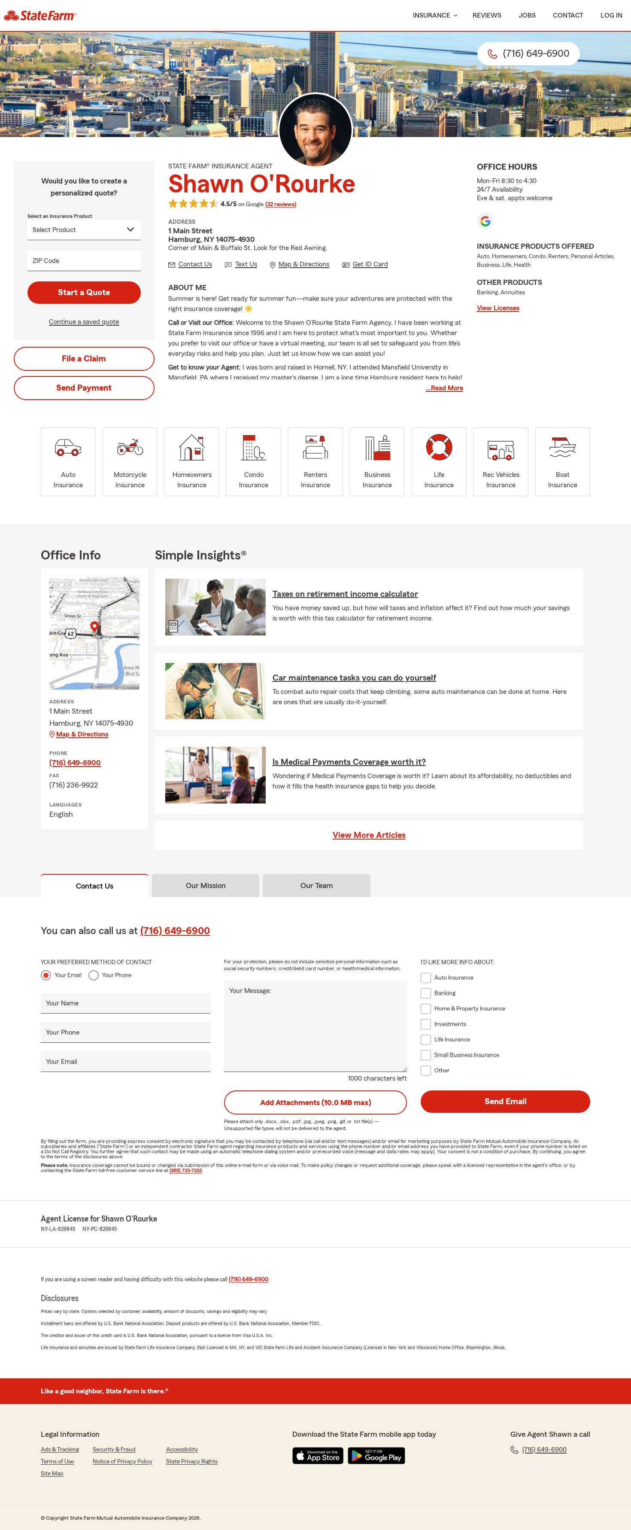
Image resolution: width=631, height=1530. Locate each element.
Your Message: (250, 990)
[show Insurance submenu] (453, 16)
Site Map (52, 1474)
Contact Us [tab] (94, 886)
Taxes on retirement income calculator (345, 594)
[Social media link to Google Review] (485, 221)
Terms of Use (57, 1462)
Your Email (68, 975)
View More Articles (369, 835)
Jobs (527, 15)
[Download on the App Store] (318, 1455)
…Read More (444, 388)
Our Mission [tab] (206, 885)
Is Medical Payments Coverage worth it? (349, 762)
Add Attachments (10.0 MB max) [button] (315, 1102)
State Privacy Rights (192, 1462)
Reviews (487, 15)
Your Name (62, 1003)
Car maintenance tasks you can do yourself (354, 678)
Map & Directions (82, 734)
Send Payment (84, 388)
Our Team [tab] (316, 885)
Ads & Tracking (60, 1450)
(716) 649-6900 (75, 763)
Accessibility (182, 1450)
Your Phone (116, 975)
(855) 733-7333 (186, 1170)
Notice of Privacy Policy (122, 1462)
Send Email (506, 1101)
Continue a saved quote (84, 321)
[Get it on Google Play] (376, 1455)
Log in (611, 15)
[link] (40, 15)
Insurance (431, 15)
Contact (568, 15)
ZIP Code (46, 260)
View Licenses (498, 308)
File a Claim (84, 358)
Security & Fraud (114, 1450)
